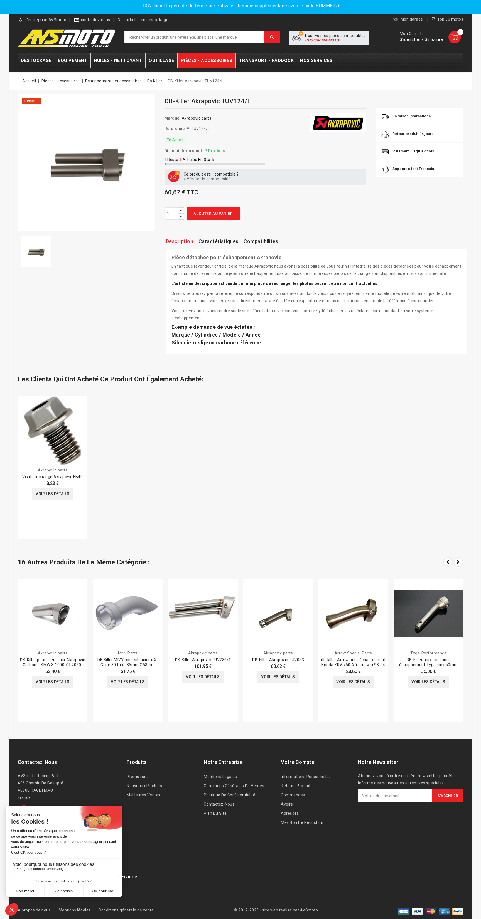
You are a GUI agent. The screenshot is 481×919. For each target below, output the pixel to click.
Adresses (290, 813)
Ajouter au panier (213, 213)
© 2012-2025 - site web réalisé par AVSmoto (276, 910)
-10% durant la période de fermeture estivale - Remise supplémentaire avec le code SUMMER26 (240, 5)
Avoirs (287, 804)
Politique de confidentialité (229, 795)
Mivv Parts (128, 653)
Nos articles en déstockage (143, 20)
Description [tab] (179, 241)
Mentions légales (220, 776)
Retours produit (296, 786)
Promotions (138, 776)
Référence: (175, 128)
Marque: (173, 118)
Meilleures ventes (144, 795)
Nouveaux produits (144, 786)
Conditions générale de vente (126, 910)
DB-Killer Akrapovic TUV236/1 (203, 660)
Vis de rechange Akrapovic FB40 (52, 477)
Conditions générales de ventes (234, 786)
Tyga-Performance (428, 653)
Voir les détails (52, 493)
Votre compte (297, 762)
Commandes (293, 795)
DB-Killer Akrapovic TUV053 (278, 660)
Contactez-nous (37, 762)
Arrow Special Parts (353, 653)
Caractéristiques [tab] (218, 241)
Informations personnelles (306, 776)
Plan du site (215, 813)
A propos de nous (34, 910)
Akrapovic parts (197, 118)
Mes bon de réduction (302, 822)
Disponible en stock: (184, 151)
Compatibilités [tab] (261, 241)
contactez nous (95, 20)
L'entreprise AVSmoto (45, 20)
